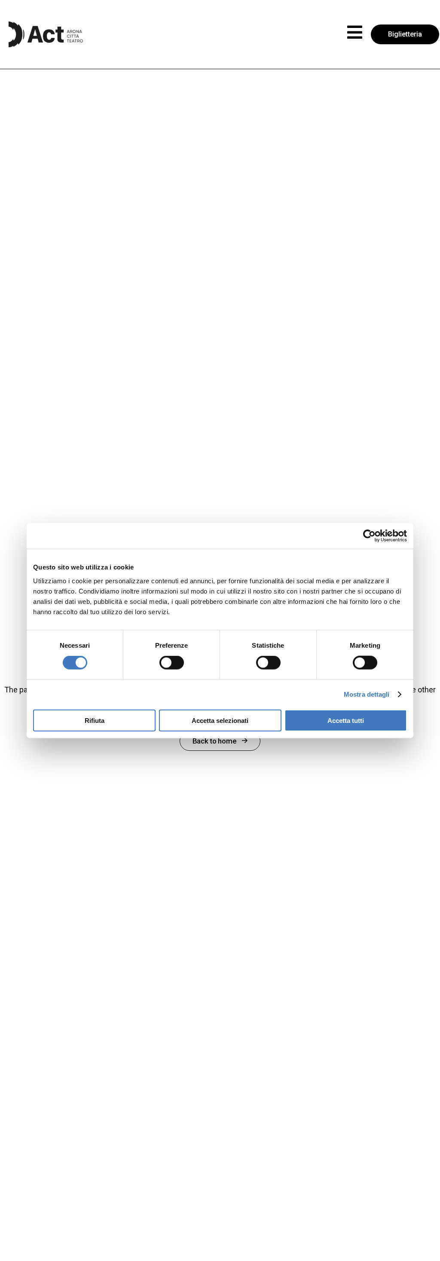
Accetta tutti (345, 720)
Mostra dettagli (367, 694)
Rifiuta (94, 720)
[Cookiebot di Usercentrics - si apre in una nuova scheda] (369, 535)
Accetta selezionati (220, 720)
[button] (355, 32)
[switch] (171, 663)
